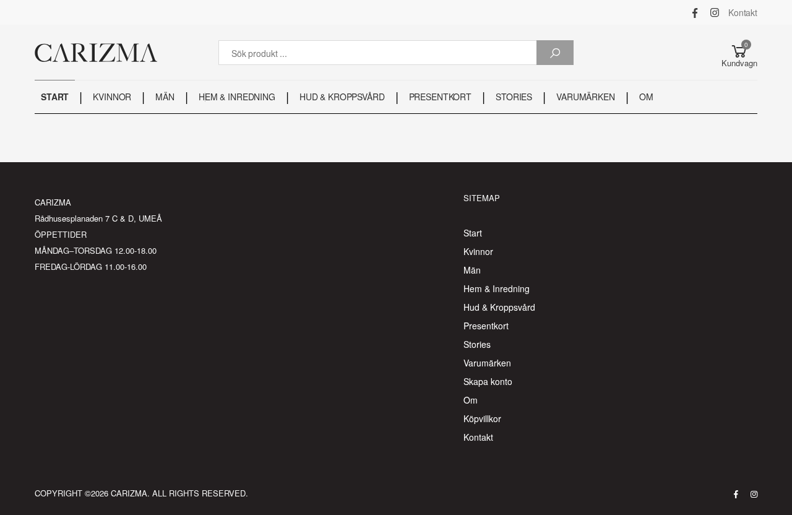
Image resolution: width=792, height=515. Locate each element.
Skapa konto (487, 381)
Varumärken (487, 363)
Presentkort (486, 325)
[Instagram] (714, 12)
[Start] (96, 52)
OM (646, 96)
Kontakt (742, 12)
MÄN (164, 96)
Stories (477, 344)
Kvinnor (478, 251)
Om (470, 400)
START (55, 96)
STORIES (514, 96)
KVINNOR (112, 96)
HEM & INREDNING (237, 96)
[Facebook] (695, 12)
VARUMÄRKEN (585, 96)
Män (472, 270)
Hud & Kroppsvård (499, 307)
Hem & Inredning (496, 288)
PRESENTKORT (440, 96)
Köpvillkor (482, 418)
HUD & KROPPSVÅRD (342, 96)
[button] (739, 52)
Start (472, 233)
